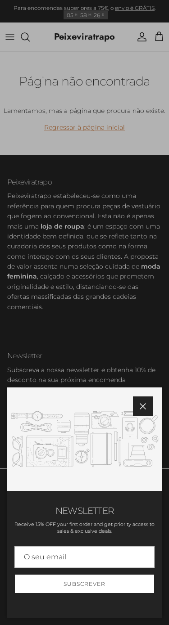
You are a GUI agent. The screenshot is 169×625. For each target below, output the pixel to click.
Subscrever (84, 583)
